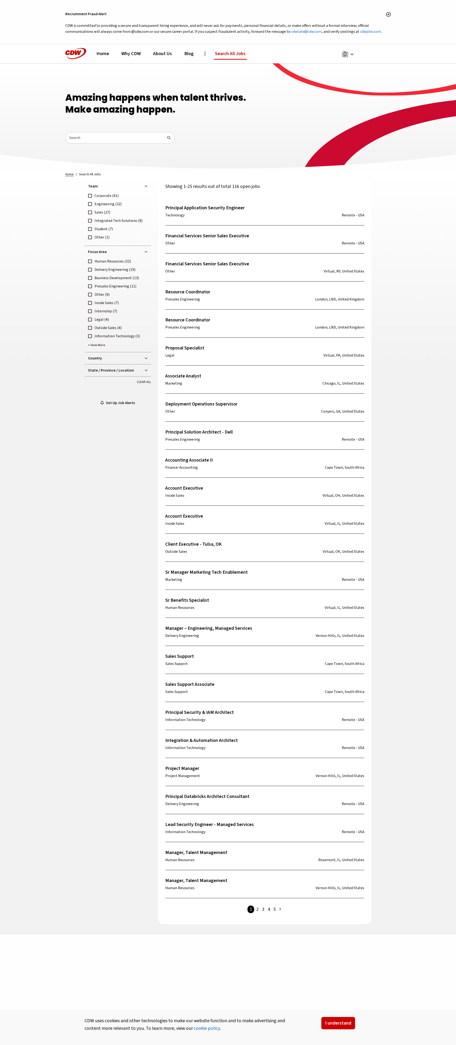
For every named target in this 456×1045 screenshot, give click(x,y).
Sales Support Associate (189, 684)
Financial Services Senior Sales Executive (207, 236)
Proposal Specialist (184, 348)
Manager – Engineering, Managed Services (208, 628)
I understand (338, 1023)
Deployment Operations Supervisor (201, 404)
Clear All (144, 382)
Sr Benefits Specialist (187, 600)
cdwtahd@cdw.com (306, 31)
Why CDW (131, 53)
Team (93, 186)
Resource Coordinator (187, 292)
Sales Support (179, 656)
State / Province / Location (111, 370)
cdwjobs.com (370, 31)
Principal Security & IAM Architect (199, 712)
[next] (280, 909)
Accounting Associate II (189, 460)
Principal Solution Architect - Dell (199, 432)
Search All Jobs (230, 53)
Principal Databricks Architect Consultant (207, 796)
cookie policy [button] (207, 1028)
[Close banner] (388, 14)
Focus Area (97, 251)
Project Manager (182, 768)
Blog (189, 53)
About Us (162, 53)
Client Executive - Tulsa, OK (193, 544)
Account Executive (184, 488)
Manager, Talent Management (196, 852)
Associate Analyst (183, 376)
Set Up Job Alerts (119, 403)
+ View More (96, 345)
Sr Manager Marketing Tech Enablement (206, 572)
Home (102, 53)
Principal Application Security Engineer (205, 208)
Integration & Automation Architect (201, 740)
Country (95, 358)
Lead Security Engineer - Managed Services (209, 824)
